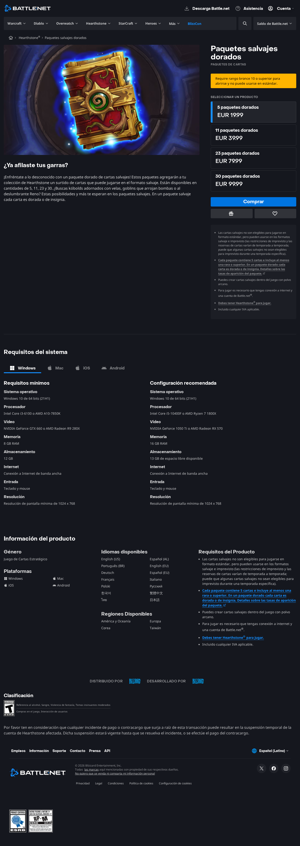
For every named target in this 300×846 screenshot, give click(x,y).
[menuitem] (17, 23)
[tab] (22, 368)
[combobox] (241, 24)
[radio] (253, 112)
